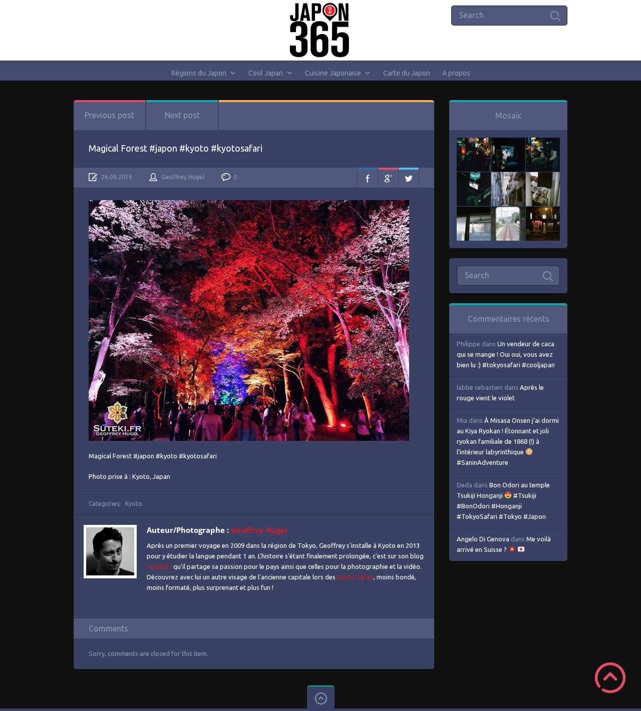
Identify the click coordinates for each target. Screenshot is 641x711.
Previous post (109, 115)
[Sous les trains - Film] (543, 211)
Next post (182, 115)
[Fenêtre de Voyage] (508, 211)
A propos (456, 73)
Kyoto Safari (355, 576)
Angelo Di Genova (483, 538)
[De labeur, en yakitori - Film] (508, 142)
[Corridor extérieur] (508, 177)
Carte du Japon (406, 73)
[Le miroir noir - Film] (543, 142)
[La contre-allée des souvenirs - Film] (474, 142)
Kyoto (133, 503)
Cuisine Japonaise (333, 73)
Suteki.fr (159, 566)
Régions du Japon (198, 73)
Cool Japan (265, 73)
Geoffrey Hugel (183, 177)
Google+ (388, 178)
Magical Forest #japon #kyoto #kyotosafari (175, 148)
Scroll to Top (610, 677)
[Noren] (474, 211)
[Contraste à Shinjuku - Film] (474, 177)
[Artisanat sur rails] (543, 177)
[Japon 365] (321, 30)
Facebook (368, 178)
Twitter (409, 178)
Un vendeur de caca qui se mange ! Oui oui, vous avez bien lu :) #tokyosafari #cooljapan (506, 354)
